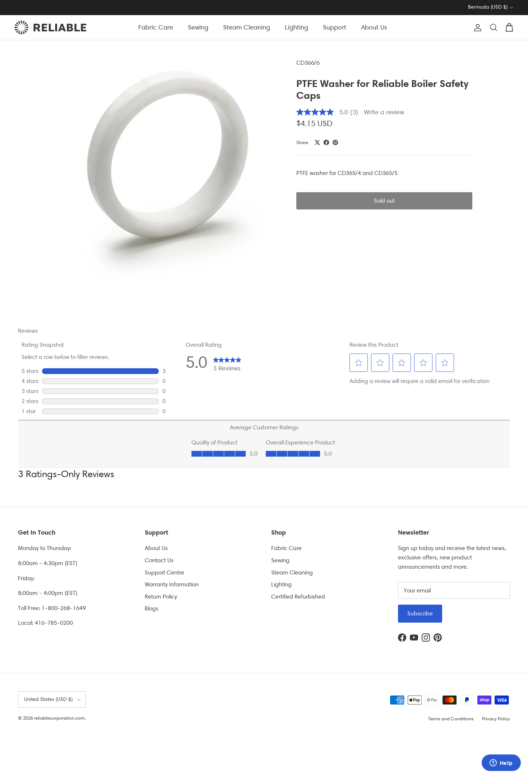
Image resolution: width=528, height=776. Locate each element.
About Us (374, 27)
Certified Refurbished (298, 596)
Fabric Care (155, 27)
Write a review (384, 112)
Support (334, 27)
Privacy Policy (496, 718)
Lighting (296, 27)
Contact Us (159, 560)
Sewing (198, 27)
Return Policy (161, 596)
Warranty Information (172, 584)
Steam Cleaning (246, 27)
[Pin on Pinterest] (335, 142)
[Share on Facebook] (326, 142)
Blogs (151, 608)
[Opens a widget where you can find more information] (501, 763)
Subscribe (420, 613)
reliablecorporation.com (59, 718)
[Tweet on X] (317, 142)
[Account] (476, 27)
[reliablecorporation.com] (50, 27)
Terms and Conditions (451, 718)
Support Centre (164, 572)
